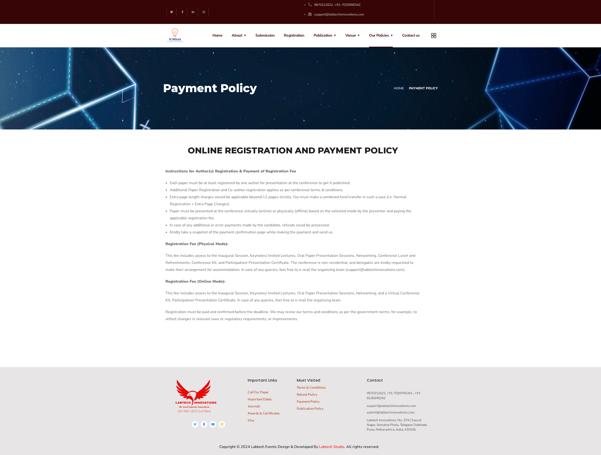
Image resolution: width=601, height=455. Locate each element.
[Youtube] (213, 424)
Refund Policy (307, 394)
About (237, 35)
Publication (323, 35)
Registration (294, 35)
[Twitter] (172, 12)
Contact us (411, 35)
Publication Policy (310, 408)
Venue (350, 35)
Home (217, 35)
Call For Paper (258, 392)
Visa (251, 420)
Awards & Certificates (264, 413)
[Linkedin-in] (193, 12)
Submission (264, 35)
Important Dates (260, 399)
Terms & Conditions (311, 387)
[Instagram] (204, 12)
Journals (254, 406)
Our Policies (379, 35)
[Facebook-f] (182, 12)
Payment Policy (308, 401)
